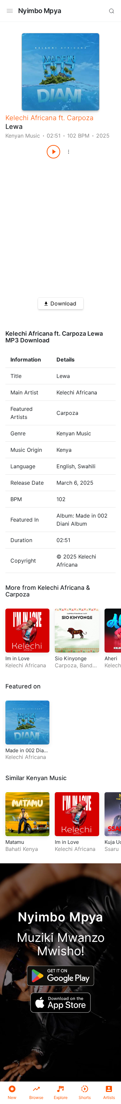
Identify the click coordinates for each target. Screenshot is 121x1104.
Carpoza (80, 118)
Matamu (14, 842)
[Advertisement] (60, 225)
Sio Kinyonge (71, 658)
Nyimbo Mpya (39, 11)
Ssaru (112, 849)
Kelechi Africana (30, 118)
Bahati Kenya (21, 849)
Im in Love (17, 658)
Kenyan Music (22, 135)
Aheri (111, 658)
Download (63, 303)
